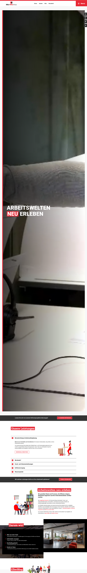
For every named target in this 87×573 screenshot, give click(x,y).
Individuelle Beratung (22, 452)
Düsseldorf (51, 3)
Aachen (40, 3)
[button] (43, 438)
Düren (35, 3)
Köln (46, 3)
